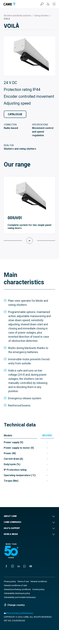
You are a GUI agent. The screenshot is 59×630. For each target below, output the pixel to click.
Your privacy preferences (20, 613)
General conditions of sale (15, 585)
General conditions (38, 581)
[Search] (42, 4)
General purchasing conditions (17, 589)
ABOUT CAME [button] (10, 516)
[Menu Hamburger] (54, 4)
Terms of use (23, 581)
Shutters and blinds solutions (17, 15)
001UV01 (15, 217)
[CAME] (9, 3)
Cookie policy (38, 589)
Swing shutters (41, 15)
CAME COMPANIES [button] (12, 522)
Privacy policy (10, 581)
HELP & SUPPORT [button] (12, 528)
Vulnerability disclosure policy (17, 593)
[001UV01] (29, 197)
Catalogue (15, 114)
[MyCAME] (48, 4)
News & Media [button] (11, 534)
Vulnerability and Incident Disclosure (20, 597)
